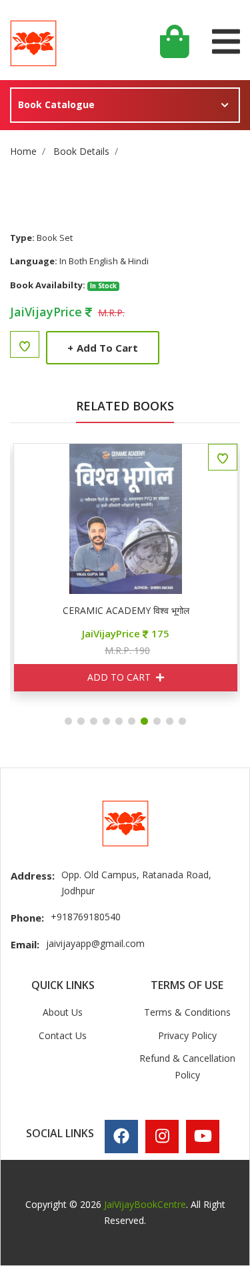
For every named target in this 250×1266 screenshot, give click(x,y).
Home (23, 151)
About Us (63, 1012)
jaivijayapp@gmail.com (95, 943)
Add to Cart (102, 347)
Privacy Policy (187, 1035)
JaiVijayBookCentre (145, 1204)
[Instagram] (162, 1136)
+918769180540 (86, 916)
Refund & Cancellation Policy (187, 1066)
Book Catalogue (56, 104)
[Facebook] (121, 1136)
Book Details (81, 151)
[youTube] (203, 1136)
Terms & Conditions (187, 1012)
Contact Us (63, 1035)
